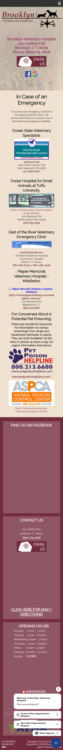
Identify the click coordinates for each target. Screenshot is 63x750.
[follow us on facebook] (28, 73)
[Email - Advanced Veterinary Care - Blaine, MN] (31, 546)
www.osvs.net (31, 162)
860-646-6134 (21, 265)
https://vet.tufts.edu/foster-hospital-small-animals (31, 212)
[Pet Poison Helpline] (31, 360)
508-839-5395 (31, 222)
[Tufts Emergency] (31, 200)
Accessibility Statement (9, 743)
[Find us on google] (35, 73)
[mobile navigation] (58, 3)
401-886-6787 (31, 171)
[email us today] (31, 61)
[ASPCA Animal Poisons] (31, 392)
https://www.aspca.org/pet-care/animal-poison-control (31, 410)
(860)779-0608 (37, 52)
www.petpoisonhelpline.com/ (31, 376)
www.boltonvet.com (31, 252)
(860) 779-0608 (31, 537)
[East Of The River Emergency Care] (32, 243)
